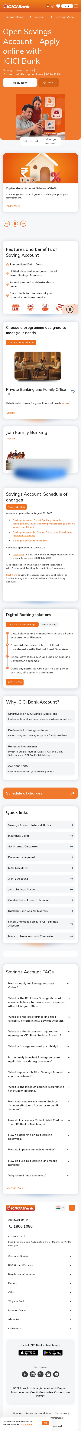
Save (50, 82)
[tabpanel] (40, 670)
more (65, 403)
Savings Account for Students (30, 540)
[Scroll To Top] (72, 1208)
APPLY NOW (15, 682)
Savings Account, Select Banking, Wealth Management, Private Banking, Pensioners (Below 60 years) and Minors (44, 523)
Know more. (27, 1424)
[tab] (30, 141)
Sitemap (18, 1413)
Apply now (20, 82)
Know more (53, 74)
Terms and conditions (38, 1413)
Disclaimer (61, 1413)
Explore (11, 412)
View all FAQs (15, 1187)
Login (67, 6)
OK (45, 1423)
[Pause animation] (69, 309)
